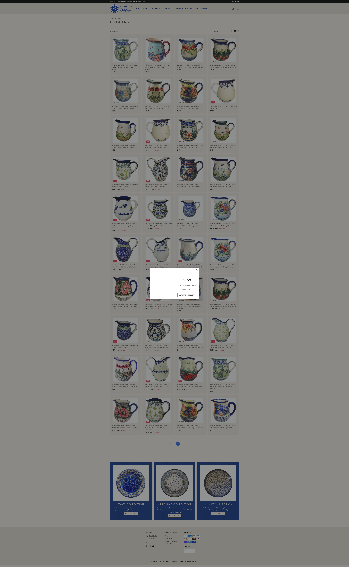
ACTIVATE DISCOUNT (186, 295)
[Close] (197, 270)
